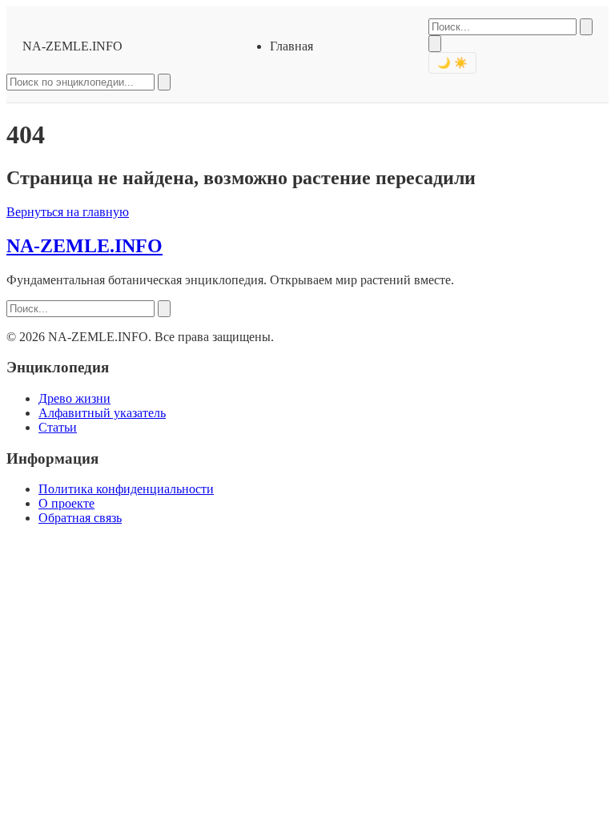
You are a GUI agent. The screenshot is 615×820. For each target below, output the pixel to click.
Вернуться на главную (67, 212)
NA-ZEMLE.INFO (72, 46)
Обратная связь (80, 518)
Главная (291, 46)
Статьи (57, 427)
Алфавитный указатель (102, 413)
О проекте (66, 503)
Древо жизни (74, 398)
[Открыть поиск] (434, 43)
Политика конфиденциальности (126, 489)
